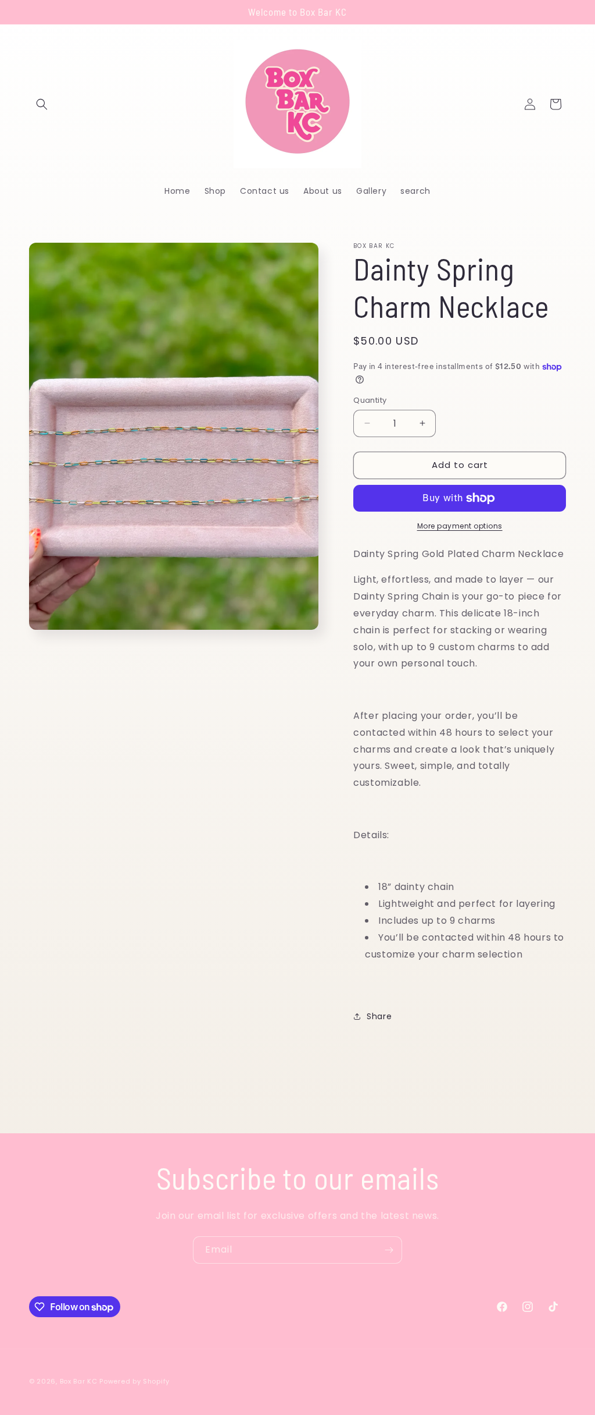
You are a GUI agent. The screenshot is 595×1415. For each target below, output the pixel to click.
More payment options (460, 526)
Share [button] (379, 1016)
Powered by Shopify (134, 1381)
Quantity (369, 400)
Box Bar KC (79, 1381)
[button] (42, 104)
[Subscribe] (389, 1250)
